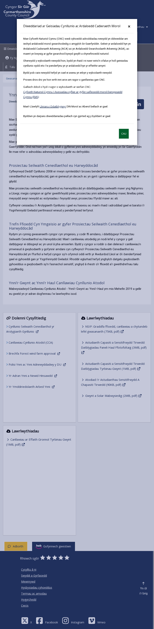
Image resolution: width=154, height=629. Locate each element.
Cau (123, 133)
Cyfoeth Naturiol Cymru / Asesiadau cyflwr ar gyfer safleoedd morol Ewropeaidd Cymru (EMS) (72, 94)
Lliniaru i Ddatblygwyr (53, 106)
